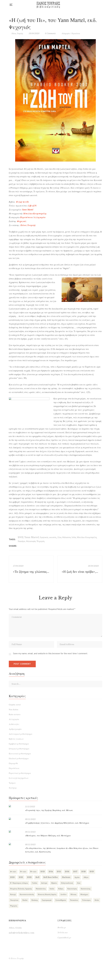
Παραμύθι (13, 763)
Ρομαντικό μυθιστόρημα (20, 773)
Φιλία (97, 900)
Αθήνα (86, 877)
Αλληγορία (66, 33)
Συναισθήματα (61, 900)
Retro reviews (14, 714)
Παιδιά (24, 900)
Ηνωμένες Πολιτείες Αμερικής (21, 889)
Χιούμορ (13, 787)
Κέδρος (60, 889)
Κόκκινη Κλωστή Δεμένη (47, 894)
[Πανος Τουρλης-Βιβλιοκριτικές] (48, 5)
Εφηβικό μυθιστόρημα (19, 743)
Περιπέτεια (75, 33)
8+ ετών (33, 871)
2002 (20, 537)
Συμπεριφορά (46, 900)
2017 (75, 871)
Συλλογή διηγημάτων (18, 778)
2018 (83, 871)
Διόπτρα (44, 883)
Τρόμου (12, 782)
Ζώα (59, 537)
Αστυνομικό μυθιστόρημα (20, 734)
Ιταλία (52, 889)
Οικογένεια (14, 900)
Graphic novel (15, 704)
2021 (21, 877)
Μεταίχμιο (84, 894)
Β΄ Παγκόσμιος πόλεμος (19, 883)
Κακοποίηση (72, 889)
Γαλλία (34, 883)
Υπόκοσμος (86, 900)
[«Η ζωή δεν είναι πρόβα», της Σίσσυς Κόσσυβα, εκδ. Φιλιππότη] (80, 569)
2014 (51, 871)
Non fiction (13, 709)
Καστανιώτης (85, 889)
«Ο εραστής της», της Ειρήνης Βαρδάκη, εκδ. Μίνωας (49, 810)
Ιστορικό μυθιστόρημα (19, 748)
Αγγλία (76, 877)
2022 (29, 877)
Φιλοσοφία (31, 541)
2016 (67, 871)
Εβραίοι (54, 883)
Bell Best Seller (50, 877)
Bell (37, 877)
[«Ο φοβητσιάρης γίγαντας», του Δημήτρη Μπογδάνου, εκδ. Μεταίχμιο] (15, 819)
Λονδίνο (63, 894)
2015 (59, 871)
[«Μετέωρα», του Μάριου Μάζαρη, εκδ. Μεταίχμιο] (15, 831)
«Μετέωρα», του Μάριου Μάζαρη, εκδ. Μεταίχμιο (48, 835)
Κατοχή (13, 894)
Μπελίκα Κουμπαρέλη (87, 537)
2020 (12, 877)
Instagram (96, 5)
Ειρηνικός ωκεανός (48, 537)
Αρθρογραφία (15, 729)
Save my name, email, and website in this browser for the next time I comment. (50, 653)
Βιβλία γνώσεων (16, 738)
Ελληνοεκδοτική (67, 883)
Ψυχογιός (21, 221)
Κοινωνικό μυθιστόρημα (20, 753)
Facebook (90, 5)
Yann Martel (31, 537)
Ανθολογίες (14, 724)
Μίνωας (73, 894)
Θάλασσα (66, 537)
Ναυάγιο (21, 541)
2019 (92, 871)
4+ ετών (13, 871)
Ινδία (74, 537)
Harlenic (66, 877)
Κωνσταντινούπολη (27, 894)
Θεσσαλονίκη (41, 889)
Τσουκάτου (74, 900)
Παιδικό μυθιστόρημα (19, 758)
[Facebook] (20, 546)
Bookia (101, 5)
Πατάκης (34, 900)
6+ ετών (23, 871)
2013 (42, 871)
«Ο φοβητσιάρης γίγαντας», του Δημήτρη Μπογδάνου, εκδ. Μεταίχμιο (57, 822)
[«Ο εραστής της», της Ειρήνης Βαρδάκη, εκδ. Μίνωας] (15, 806)
